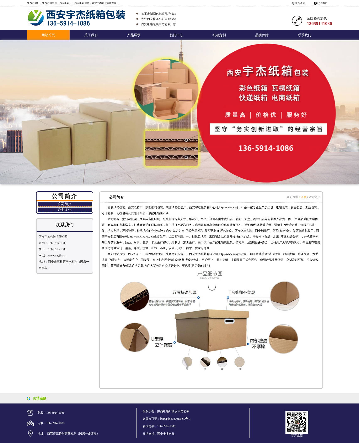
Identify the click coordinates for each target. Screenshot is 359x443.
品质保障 (262, 35)
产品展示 (133, 35)
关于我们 (91, 35)
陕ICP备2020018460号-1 (175, 418)
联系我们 (300, 3)
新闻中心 (176, 35)
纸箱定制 (219, 35)
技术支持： (150, 433)
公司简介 (65, 204)
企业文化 (65, 209)
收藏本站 (322, 3)
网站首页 (48, 35)
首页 (304, 197)
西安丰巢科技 (166, 433)
